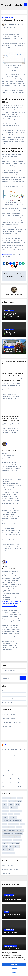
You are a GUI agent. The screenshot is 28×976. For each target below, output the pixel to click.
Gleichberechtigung (16, 810)
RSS (4, 745)
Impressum (5, 695)
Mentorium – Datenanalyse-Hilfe (11, 722)
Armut (13, 798)
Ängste (11, 849)
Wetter (17, 846)
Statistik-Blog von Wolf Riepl (10, 869)
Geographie (5, 807)
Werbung (5, 846)
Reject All (14, 972)
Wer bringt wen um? (10, 332)
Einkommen (12, 801)
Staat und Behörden (8, 833)
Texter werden (6, 873)
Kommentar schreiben (8, 699)
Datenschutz (5, 691)
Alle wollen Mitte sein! (11, 349)
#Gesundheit (12, 27)
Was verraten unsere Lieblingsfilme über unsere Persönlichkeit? (12, 315)
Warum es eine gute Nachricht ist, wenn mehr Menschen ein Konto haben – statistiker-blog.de (12, 376)
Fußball (17, 804)
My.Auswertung (6, 726)
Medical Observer (7, 730)
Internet (5, 817)
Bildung (20, 798)
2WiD (3, 738)
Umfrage (11, 836)
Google (4, 814)
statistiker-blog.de (13, 5)
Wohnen (5, 849)
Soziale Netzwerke (13, 830)
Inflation (17, 814)
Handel (10, 814)
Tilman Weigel (10, 24)
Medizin (11, 823)
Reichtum (19, 827)
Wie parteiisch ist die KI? (9, 763)
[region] (14, 963)
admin (7, 316)
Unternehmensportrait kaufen (10, 714)
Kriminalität (13, 817)
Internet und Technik (10, 946)
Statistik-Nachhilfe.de (8, 718)
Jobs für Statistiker (7, 865)
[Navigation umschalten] (2, 4)
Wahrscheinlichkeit (14, 843)
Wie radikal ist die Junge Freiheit (11, 755)
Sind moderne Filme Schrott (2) (11, 779)
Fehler (4, 804)
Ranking (12, 827)
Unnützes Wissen (7, 840)
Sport (21, 830)
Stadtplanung (18, 833)
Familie (19, 801)
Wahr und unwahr (7, 767)
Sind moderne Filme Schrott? (10, 783)
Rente (4, 830)
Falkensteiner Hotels (8, 734)
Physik (16, 823)
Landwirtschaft (7, 820)
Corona (4, 801)
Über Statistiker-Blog (8, 703)
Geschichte (14, 807)
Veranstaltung (17, 840)
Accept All (14, 964)
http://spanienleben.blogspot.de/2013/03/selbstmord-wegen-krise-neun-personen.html (11, 604)
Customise (14, 968)
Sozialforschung (7, 17)
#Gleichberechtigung (7, 29)
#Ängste (6, 27)
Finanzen (11, 804)
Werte (11, 846)
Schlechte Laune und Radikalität (11, 787)
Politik (22, 823)
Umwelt (18, 836)
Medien (4, 823)
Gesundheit (6, 810)
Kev (3, 566)
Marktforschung (17, 820)
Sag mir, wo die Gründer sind (10, 775)
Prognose (5, 827)
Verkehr (5, 843)
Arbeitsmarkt (6, 798)
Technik (5, 836)
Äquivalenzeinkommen (8, 852)
